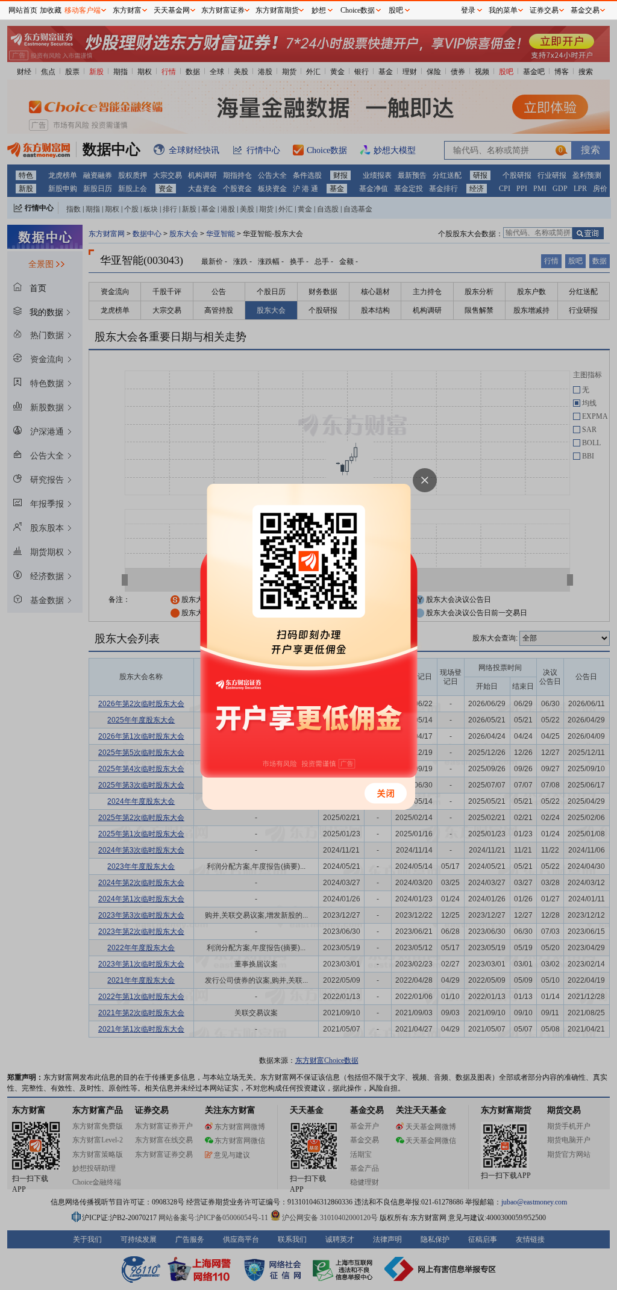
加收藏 (50, 10)
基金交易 (585, 10)
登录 (468, 10)
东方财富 (127, 10)
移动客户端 (82, 10)
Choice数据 (357, 10)
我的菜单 (503, 10)
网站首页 (22, 10)
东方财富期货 (277, 10)
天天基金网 (172, 10)
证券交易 (544, 10)
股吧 (396, 10)
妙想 (319, 10)
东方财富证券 (223, 10)
